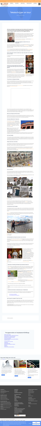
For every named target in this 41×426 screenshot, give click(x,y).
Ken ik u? (29, 393)
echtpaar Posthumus (20, 85)
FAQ (4, 420)
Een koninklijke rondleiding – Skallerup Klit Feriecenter (11, 335)
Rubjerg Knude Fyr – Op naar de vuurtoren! (9, 336)
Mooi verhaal (8, 212)
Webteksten (11, 3)
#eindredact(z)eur (16, 404)
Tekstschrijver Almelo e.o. (31, 392)
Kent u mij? (29, 394)
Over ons (9, 1)
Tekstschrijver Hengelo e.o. (31, 391)
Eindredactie (35, 3)
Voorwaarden (1, 420)
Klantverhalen (17, 3)
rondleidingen (9, 281)
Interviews (15, 399)
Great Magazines (26, 45)
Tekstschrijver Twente (30, 390)
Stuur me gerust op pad (31, 399)
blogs (2, 6)
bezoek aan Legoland (30, 279)
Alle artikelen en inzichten (3, 409)
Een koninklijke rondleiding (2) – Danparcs (9, 344)
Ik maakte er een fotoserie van (24, 175)
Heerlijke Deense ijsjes (7, 343)
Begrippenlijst (7, 420)
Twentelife (28, 252)
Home (7, 1)
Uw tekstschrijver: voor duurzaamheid (32, 403)
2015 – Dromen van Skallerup (13, 294)
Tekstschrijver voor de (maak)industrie (4, 399)
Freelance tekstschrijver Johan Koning (4, 391)
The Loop (26, 201)
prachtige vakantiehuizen (17, 281)
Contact (38, 1)
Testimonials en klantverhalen (17, 397)
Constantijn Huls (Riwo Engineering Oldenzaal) (19, 408)
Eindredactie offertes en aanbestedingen (18, 403)
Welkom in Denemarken (7, 334)
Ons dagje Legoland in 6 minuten (8, 341)
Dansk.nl (10, 267)
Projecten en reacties (17, 1)
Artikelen (15, 398)
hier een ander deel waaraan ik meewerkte (16, 239)
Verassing (29, 406)
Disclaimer (18, 420)
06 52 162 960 (25, 0)
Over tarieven (12, 1)
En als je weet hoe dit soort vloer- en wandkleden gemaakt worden (25, 148)
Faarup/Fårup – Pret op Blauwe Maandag (9, 337)
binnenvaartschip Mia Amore (13, 86)
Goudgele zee (6, 342)
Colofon (21, 420)
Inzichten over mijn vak (33, 1)
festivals (11, 125)
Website (15, 395)
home (1, 6)
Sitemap (24, 420)
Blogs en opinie (22, 3)
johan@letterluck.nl (31, 0)
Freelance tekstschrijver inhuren (32, 398)
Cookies (16, 420)
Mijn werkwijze (22, 1)
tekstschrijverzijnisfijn (38, 0)
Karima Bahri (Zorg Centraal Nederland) (18, 409)
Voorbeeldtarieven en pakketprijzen (18, 392)
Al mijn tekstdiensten (27, 1)
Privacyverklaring (12, 420)
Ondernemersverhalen (29, 3)
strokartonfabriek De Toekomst (11, 121)
